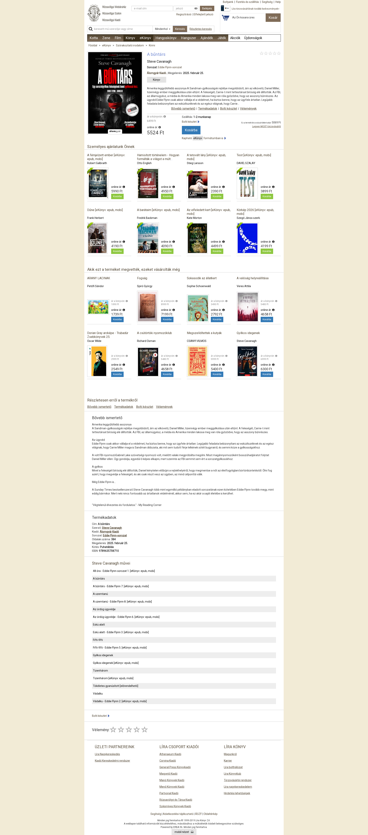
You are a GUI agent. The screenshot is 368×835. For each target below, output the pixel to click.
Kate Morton (194, 217)
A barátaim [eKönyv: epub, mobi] (158, 210)
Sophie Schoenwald (199, 286)
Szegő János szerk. (248, 217)
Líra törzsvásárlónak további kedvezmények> (255, 8)
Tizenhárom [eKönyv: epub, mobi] (113, 678)
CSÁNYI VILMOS (196, 340)
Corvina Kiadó (167, 760)
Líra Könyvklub (232, 773)
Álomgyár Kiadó (156, 73)
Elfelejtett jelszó (203, 14)
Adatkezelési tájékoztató (178, 813)
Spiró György (144, 286)
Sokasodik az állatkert (202, 278)
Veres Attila (244, 286)
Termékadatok (207, 108)
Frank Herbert (95, 217)
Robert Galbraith (97, 163)
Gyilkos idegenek (248, 333)
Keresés (180, 28)
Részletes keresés (201, 28)
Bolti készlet (228, 108)
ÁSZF (198, 813)
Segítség (155, 813)
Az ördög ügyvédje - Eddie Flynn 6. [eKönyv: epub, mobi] (126, 616)
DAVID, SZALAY (246, 163)
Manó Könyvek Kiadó (171, 780)
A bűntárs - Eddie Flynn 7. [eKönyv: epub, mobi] (121, 586)
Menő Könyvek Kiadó (171, 786)
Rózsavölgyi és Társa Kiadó (175, 799)
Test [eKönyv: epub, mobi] (254, 155)
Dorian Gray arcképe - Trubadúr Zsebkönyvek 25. (107, 335)
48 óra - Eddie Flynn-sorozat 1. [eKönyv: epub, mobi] (124, 570)
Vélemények (248, 108)
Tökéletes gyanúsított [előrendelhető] (115, 685)
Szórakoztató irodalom (130, 45)
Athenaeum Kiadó (170, 754)
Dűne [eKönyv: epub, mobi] (105, 210)
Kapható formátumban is (203, 138)
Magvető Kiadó (168, 773)
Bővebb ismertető (183, 108)
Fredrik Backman (147, 217)
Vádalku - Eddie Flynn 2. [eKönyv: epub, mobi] (120, 701)
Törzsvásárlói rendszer (238, 780)
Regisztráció (183, 14)
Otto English (144, 163)
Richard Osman (146, 340)
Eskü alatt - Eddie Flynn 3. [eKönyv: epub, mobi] (121, 632)
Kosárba (191, 130)
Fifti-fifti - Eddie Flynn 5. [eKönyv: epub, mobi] (120, 647)
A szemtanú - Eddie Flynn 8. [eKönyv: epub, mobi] (122, 601)
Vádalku (98, 693)
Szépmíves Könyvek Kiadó (175, 806)
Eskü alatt (99, 624)
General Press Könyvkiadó (175, 767)
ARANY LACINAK (98, 278)
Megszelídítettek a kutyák (204, 333)
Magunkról (230, 754)
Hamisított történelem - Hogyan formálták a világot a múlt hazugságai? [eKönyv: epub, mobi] (158, 160)
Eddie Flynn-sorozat (170, 67)
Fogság (142, 278)
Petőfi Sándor (95, 286)
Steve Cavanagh (159, 61)
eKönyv (107, 45)
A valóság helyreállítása (253, 278)
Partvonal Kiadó (168, 793)
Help (278, 1)
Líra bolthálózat (233, 767)
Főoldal (93, 45)
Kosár (273, 18)
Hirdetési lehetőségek (237, 793)
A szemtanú (100, 593)
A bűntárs (99, 578)
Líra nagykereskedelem (238, 786)
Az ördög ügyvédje (104, 609)
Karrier (228, 760)
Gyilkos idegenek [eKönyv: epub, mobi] (116, 662)
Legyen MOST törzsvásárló (266, 126)
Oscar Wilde (94, 340)
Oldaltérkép (211, 813)
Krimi (152, 45)
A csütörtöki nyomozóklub (154, 333)
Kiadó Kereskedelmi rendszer (112, 760)
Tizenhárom (100, 670)
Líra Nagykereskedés (107, 754)
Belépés (207, 8)
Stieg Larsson (195, 163)
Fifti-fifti (98, 639)
